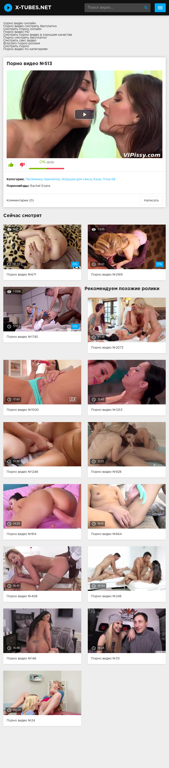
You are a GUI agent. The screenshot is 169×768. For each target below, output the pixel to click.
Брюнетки (52, 179)
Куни (97, 179)
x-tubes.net (33, 7)
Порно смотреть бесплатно (25, 37)
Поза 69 (109, 179)
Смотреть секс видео (19, 40)
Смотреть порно (16, 46)
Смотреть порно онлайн (22, 29)
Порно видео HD (16, 32)
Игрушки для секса (77, 179)
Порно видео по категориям (25, 49)
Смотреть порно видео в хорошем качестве (37, 35)
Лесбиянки (34, 179)
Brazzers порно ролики (21, 43)
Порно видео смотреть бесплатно (30, 26)
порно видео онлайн (19, 23)
